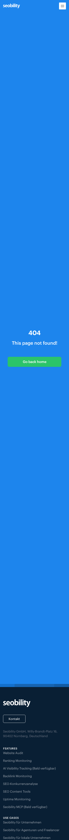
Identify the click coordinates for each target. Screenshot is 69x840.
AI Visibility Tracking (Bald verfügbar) (29, 768)
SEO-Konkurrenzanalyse (20, 784)
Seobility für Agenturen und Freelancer (31, 830)
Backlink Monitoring (17, 776)
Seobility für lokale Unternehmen (27, 838)
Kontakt (14, 719)
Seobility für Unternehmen (22, 822)
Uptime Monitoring (16, 799)
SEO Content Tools (16, 791)
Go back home (34, 362)
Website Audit (13, 753)
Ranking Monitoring (17, 761)
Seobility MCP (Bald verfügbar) (25, 807)
